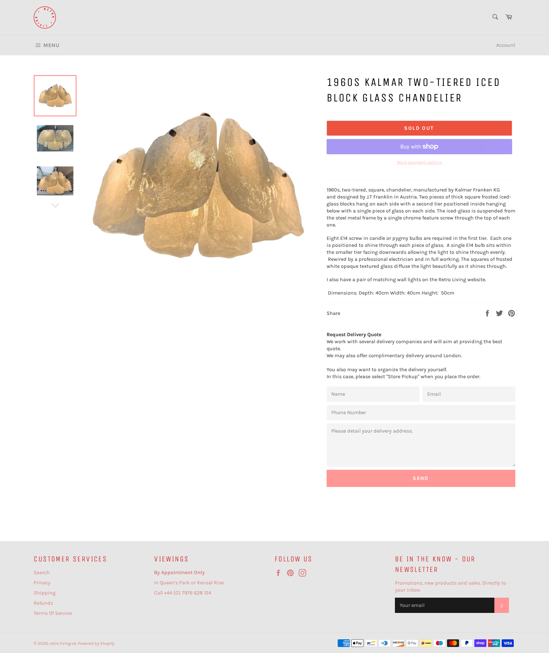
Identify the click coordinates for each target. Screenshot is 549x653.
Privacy (42, 583)
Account (505, 45)
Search (42, 572)
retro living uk (63, 643)
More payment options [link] (419, 162)
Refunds (43, 603)
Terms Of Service (53, 613)
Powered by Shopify (96, 643)
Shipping (45, 593)
